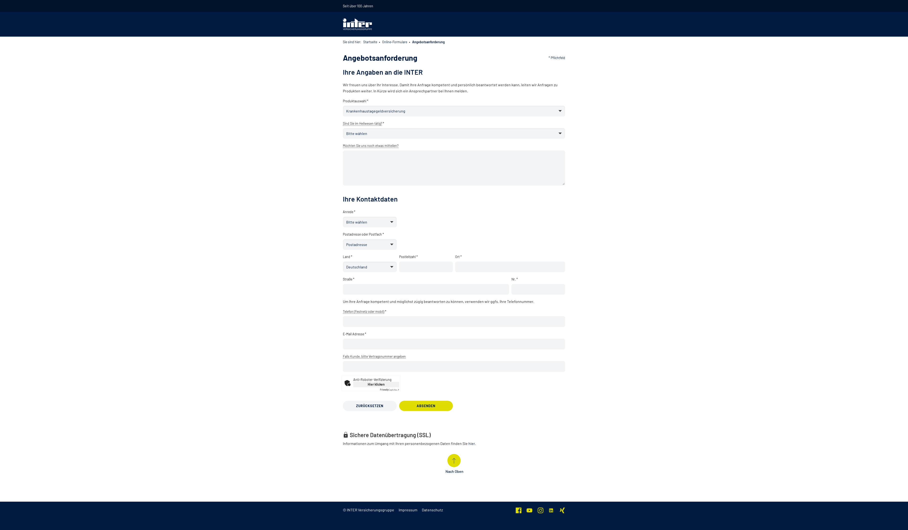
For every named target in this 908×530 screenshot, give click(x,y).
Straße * (348, 279)
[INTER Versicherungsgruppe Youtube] (529, 510)
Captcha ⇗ (389, 389)
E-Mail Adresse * (354, 334)
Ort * (458, 257)
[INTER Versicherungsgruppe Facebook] (518, 510)
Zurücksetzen (369, 406)
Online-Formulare (394, 42)
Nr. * (514, 279)
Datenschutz (432, 510)
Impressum (408, 510)
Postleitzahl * (408, 257)
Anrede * (349, 212)
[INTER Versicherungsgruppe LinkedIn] (551, 510)
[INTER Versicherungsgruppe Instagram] (540, 510)
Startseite (370, 42)
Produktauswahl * (355, 101)
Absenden (426, 406)
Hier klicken (376, 384)
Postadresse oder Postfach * (363, 234)
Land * (347, 257)
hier (471, 443)
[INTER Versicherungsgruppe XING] (562, 510)
